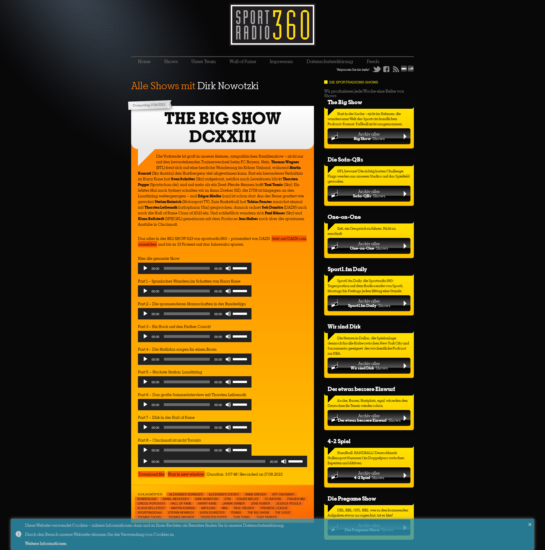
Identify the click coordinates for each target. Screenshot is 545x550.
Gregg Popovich (151, 503)
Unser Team (203, 61)
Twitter (377, 69)
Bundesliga (147, 499)
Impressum (281, 61)
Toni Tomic (241, 517)
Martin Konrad (183, 508)
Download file (151, 474)
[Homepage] (272, 24)
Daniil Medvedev (176, 499)
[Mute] (228, 268)
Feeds (373, 61)
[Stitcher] (404, 70)
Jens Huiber (260, 503)
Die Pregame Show (352, 498)
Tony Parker (266, 517)
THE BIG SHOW (258, 513)
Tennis (236, 513)
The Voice (283, 513)
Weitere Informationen (45, 543)
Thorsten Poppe (213, 517)
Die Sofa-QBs (345, 159)
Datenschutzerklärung (330, 61)
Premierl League (274, 508)
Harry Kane (207, 503)
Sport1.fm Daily (347, 269)
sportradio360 (150, 513)
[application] (194, 269)
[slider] (241, 268)
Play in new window (186, 474)
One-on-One (344, 217)
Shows (171, 61)
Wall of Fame (242, 61)
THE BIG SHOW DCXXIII (222, 127)
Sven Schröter (212, 513)
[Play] (145, 268)
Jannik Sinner (234, 503)
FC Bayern (273, 499)
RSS (396, 69)
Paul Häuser (244, 508)
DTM (227, 499)
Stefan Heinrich (181, 513)
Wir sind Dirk (344, 326)
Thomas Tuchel (150, 517)
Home (144, 61)
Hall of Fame (181, 503)
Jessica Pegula (288, 503)
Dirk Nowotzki (206, 499)
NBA (225, 508)
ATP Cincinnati (283, 494)
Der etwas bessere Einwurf (361, 389)
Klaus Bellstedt (151, 508)
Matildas (208, 508)
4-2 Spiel (339, 441)
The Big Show (345, 102)
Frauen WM (296, 499)
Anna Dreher (255, 494)
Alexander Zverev (224, 494)
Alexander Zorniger (186, 494)
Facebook (386, 69)
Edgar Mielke (248, 499)
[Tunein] (411, 70)
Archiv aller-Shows (369, 136)
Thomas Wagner (181, 517)
